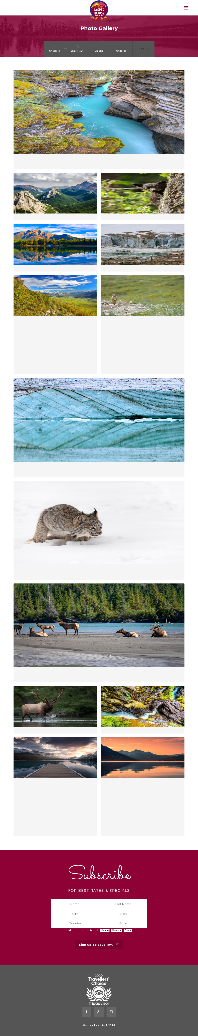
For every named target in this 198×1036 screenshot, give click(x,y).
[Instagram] (111, 1012)
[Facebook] (86, 1012)
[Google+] (99, 1012)
